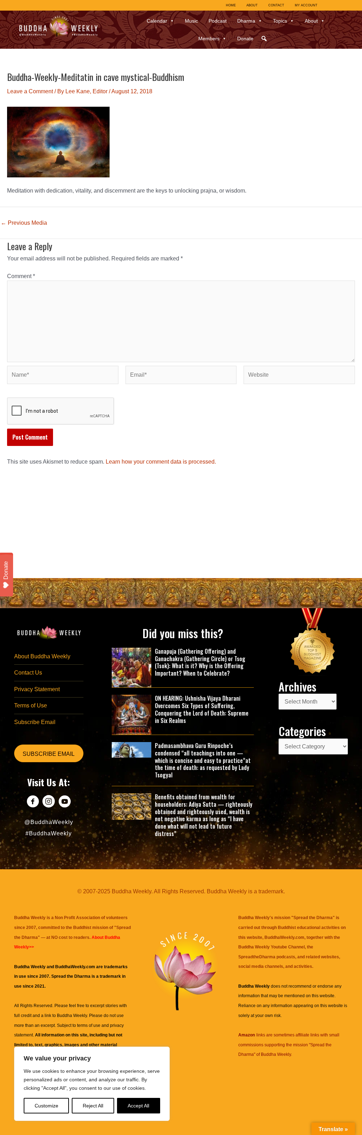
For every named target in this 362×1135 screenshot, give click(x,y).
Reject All (93, 1105)
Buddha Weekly (72, 1015)
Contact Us (28, 673)
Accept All (138, 1105)
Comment (21, 276)
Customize (46, 1105)
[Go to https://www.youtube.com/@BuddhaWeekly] (64, 802)
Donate (245, 38)
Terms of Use (30, 705)
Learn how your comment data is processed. (161, 462)
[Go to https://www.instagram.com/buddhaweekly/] (48, 802)
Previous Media (24, 223)
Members (209, 38)
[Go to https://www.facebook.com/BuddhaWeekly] (33, 802)
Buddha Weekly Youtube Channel (271, 947)
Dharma (246, 21)
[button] (264, 38)
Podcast (218, 21)
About (311, 21)
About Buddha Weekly (42, 656)
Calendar (157, 21)
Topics (280, 21)
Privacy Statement (37, 689)
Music (191, 21)
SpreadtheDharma (256, 956)
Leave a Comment (30, 91)
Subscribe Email (35, 722)
